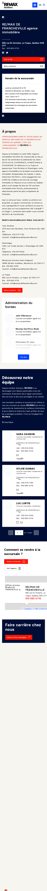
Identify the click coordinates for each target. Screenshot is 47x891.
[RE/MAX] (8, 5)
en (40, 5)
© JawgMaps (27, 609)
